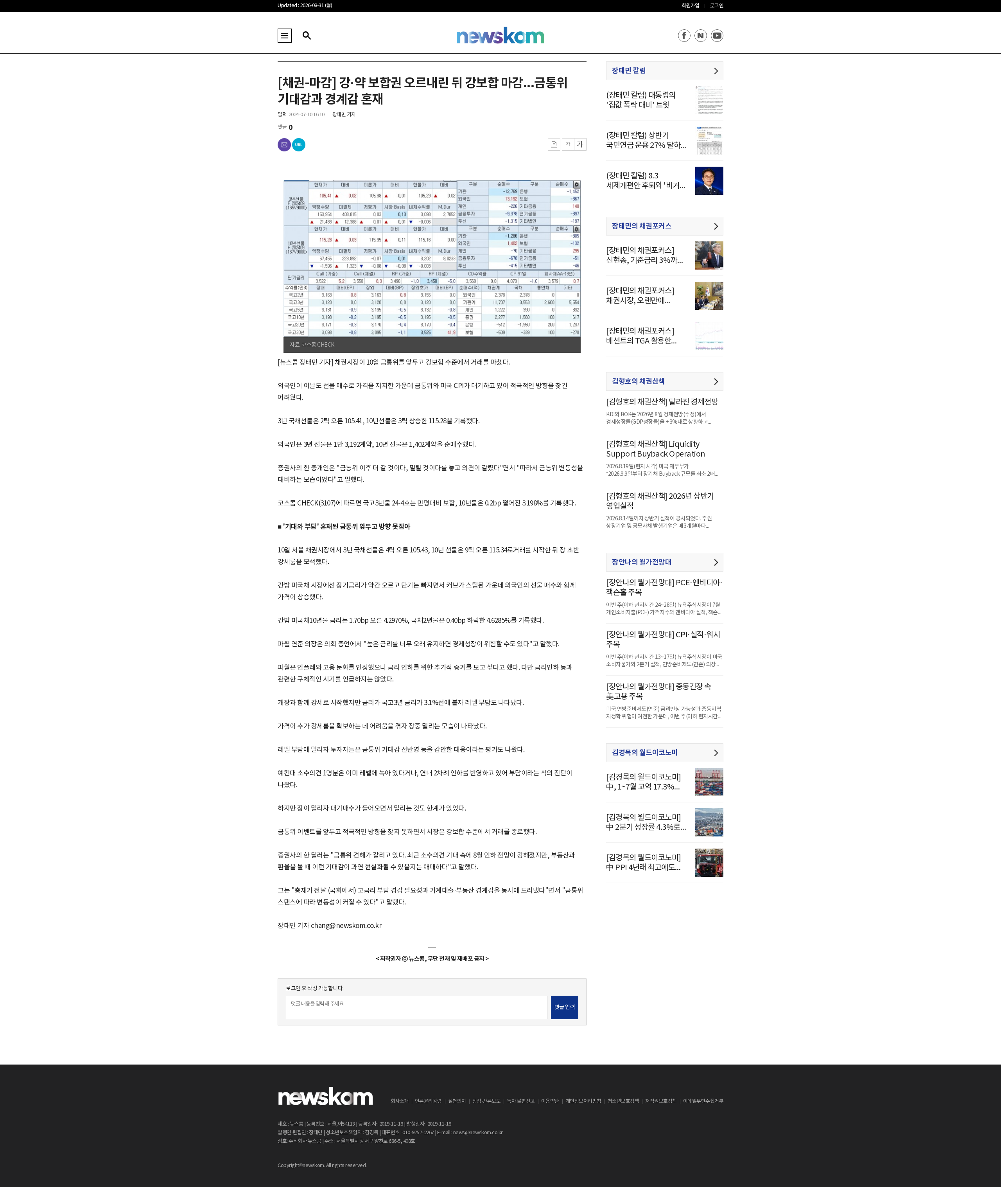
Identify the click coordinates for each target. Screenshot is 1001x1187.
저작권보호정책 (661, 1101)
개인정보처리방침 (583, 1101)
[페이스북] (684, 35)
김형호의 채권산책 (638, 381)
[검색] (307, 36)
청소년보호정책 (623, 1101)
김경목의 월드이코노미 (645, 752)
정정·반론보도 (486, 1101)
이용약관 (550, 1101)
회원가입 (691, 6)
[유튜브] (717, 35)
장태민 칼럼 (629, 71)
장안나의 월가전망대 (641, 562)
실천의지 (457, 1101)
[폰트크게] (580, 144)
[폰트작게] (568, 144)
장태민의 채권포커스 (641, 226)
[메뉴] (285, 36)
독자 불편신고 (521, 1101)
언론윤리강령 (428, 1101)
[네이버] (700, 35)
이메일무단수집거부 (703, 1101)
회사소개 (400, 1101)
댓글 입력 (564, 1007)
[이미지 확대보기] (570, 189)
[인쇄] (554, 144)
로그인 (717, 6)
